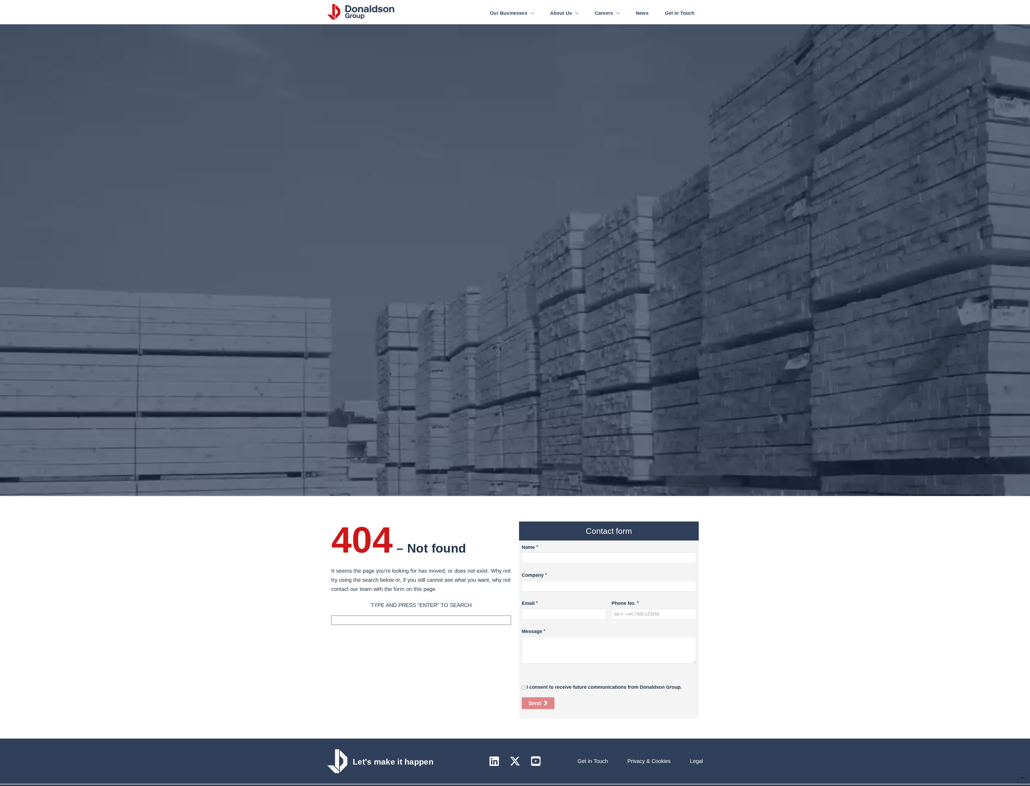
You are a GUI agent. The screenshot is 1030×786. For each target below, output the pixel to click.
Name (528, 547)
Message (532, 631)
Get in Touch (592, 761)
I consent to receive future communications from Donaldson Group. (604, 687)
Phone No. (623, 603)
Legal (696, 761)
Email (528, 603)
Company (533, 575)
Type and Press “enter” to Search (421, 605)
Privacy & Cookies (649, 761)
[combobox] (618, 614)
